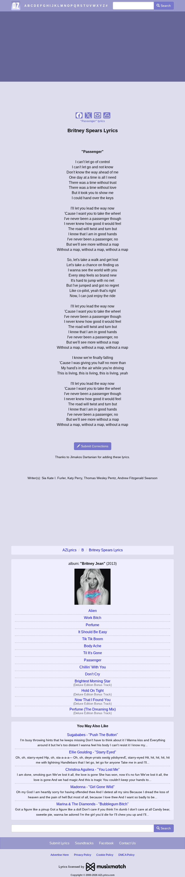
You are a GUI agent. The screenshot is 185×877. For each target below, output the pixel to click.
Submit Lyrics (59, 843)
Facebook (106, 843)
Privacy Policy (82, 854)
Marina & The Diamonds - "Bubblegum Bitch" (92, 804)
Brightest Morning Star (92, 681)
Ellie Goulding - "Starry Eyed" (92, 752)
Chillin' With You (92, 667)
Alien (92, 611)
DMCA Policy (126, 854)
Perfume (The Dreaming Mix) (92, 709)
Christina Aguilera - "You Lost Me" (92, 769)
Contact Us (127, 843)
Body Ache (92, 646)
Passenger (92, 660)
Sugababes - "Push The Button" (92, 735)
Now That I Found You (93, 700)
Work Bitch (92, 618)
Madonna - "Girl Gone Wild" (92, 787)
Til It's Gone (92, 653)
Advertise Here (60, 854)
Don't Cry (92, 674)
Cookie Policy (104, 854)
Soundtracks (84, 843)
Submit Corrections (94, 446)
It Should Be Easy (92, 632)
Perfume (92, 625)
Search (165, 5)
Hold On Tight (92, 690)
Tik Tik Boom (92, 639)
